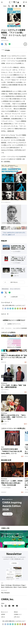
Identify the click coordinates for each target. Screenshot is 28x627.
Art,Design (9, 585)
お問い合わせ (17, 616)
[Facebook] (16, 6)
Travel (19, 587)
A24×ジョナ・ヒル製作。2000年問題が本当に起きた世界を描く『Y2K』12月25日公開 (12, 483)
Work (15, 587)
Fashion (25, 587)
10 (25, 308)
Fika (2, 592)
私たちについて (4, 612)
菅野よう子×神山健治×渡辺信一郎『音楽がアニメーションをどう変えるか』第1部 (14, 357)
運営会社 (16, 612)
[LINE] (24, 6)
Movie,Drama (8, 328)
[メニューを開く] (26, 2)
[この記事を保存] (25, 44)
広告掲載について (17, 614)
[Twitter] (9, 6)
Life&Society (8, 587)
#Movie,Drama (5, 288)
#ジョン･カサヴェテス (15, 288)
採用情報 (3, 614)
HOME (2, 328)
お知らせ (3, 616)
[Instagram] (13, 6)
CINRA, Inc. (7, 599)
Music (3, 585)
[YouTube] (20, 6)
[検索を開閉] (24, 2)
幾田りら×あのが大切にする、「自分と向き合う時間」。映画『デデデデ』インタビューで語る (13, 417)
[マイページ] (2, 2)
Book (2, 587)
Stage (23, 585)
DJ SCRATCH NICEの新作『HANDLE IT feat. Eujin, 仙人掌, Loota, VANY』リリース (11, 451)
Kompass (7, 592)
